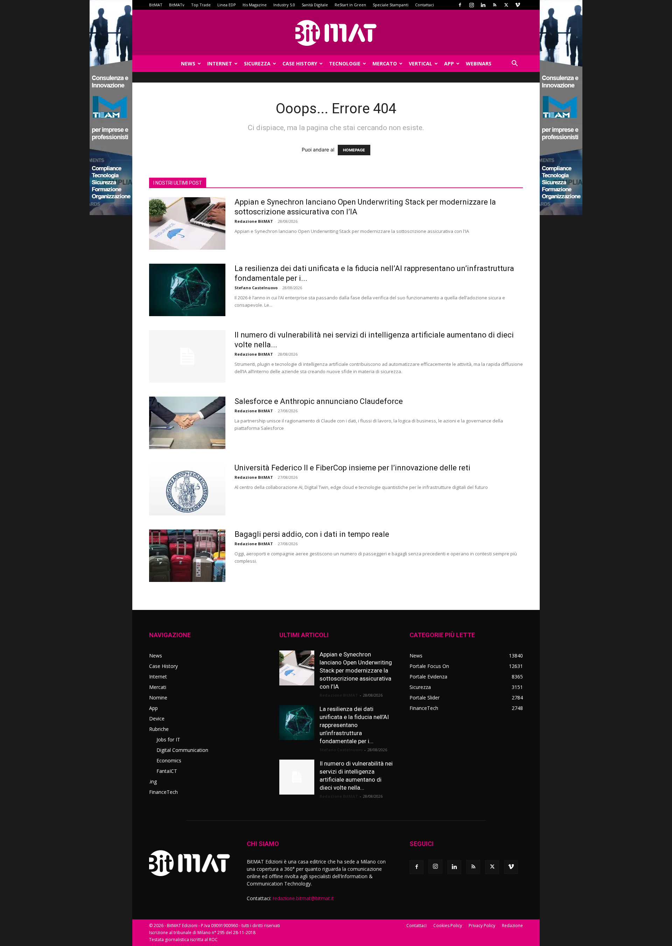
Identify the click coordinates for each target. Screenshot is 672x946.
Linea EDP (226, 4)
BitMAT (155, 4)
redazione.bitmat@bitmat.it (303, 898)
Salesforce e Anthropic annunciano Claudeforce (318, 401)
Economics (168, 760)
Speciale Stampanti (390, 4)
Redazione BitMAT (253, 221)
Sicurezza (257, 63)
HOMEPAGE (354, 150)
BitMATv (176, 4)
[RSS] (494, 5)
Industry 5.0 (284, 4)
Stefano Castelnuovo (256, 287)
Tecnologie (344, 63)
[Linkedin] (483, 5)
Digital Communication (182, 750)
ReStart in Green (350, 4)
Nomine (158, 697)
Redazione (512, 926)
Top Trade (201, 4)
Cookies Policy (447, 926)
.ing (153, 781)
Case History (299, 63)
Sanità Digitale (315, 4)
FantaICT (166, 771)
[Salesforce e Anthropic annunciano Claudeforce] (187, 423)
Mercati (157, 687)
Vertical (420, 63)
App (449, 63)
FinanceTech (163, 792)
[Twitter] (506, 5)
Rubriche (159, 729)
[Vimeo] (517, 5)
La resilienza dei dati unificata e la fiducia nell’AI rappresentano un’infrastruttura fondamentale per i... (354, 725)
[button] (514, 64)
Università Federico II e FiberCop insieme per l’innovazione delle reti (352, 467)
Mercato (384, 63)
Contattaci (424, 4)
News (188, 63)
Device (156, 718)
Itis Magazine (255, 4)
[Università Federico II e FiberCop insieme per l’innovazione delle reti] (187, 489)
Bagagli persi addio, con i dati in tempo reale (311, 534)
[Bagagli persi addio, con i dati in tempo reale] (187, 555)
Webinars (478, 63)
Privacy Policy (482, 926)
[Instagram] (471, 5)
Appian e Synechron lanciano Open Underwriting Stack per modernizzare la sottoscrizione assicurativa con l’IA (356, 670)
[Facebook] (460, 5)
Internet (219, 63)
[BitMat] (336, 33)
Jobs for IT (168, 739)
